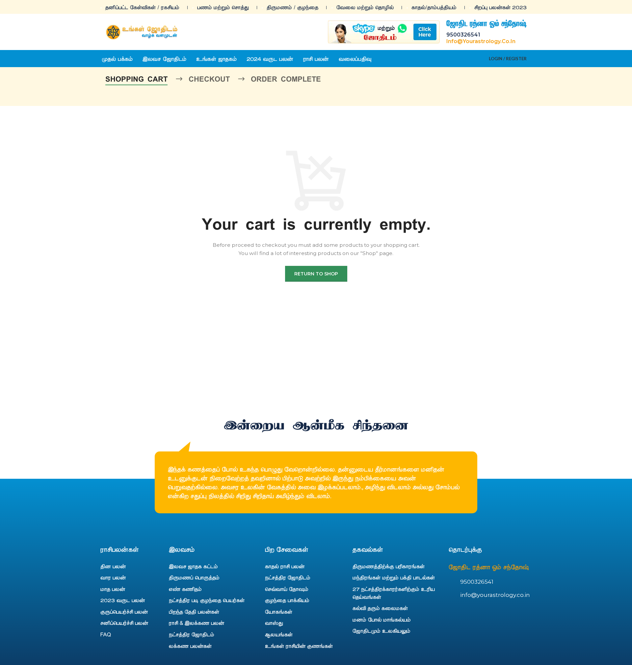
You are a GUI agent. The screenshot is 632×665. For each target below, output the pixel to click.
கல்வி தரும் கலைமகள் (380, 608)
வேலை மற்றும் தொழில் (365, 7)
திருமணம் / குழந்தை (292, 7)
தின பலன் (113, 566)
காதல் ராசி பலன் (284, 566)
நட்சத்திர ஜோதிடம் (191, 634)
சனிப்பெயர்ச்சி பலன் (124, 623)
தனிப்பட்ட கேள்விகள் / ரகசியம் (142, 7)
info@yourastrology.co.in (480, 41)
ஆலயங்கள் (279, 634)
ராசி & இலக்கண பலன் (196, 623)
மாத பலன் (112, 589)
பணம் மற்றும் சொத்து (223, 7)
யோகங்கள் (278, 611)
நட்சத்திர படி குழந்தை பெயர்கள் (207, 600)
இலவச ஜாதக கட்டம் (193, 566)
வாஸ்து (274, 623)
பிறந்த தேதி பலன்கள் (194, 611)
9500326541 (463, 35)
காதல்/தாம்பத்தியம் (434, 7)
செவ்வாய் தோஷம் (286, 589)
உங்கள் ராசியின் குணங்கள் (299, 646)
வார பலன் (113, 577)
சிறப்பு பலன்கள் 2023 (500, 7)
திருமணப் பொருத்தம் (194, 577)
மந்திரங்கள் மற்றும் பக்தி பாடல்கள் (394, 577)
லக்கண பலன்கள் (190, 646)
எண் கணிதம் (185, 589)
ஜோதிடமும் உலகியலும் (381, 630)
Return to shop (316, 274)
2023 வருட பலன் (122, 600)
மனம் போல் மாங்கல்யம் (382, 619)
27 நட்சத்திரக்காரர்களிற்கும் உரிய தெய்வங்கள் (394, 593)
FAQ (105, 634)
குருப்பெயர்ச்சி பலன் (124, 611)
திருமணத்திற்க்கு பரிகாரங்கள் (389, 566)
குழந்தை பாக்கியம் (287, 600)
